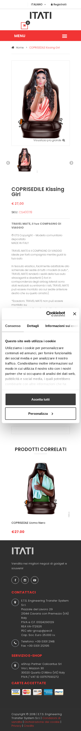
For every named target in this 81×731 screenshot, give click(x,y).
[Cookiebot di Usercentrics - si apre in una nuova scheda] (48, 314)
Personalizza (38, 413)
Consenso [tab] (13, 326)
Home (19, 47)
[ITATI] (40, 15)
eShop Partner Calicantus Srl (41, 664)
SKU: (14, 212)
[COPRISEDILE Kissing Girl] (40, 103)
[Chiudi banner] (74, 313)
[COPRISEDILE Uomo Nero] (40, 488)
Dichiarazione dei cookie (42, 722)
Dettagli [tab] (33, 326)
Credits (29, 726)
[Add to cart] (40, 511)
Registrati (60, 4)
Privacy (16, 726)
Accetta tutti (40, 399)
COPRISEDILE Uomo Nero (28, 523)
